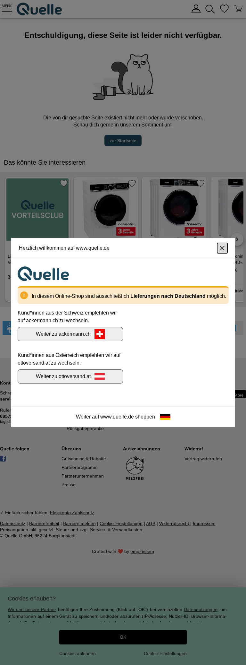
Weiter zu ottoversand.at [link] (63, 376)
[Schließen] (222, 248)
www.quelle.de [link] (117, 416)
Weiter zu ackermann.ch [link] (63, 334)
